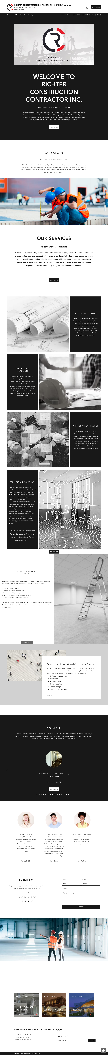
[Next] (101, 771)
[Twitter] (98, 15)
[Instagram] (95, 15)
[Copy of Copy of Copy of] (66, 794)
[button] (54, 789)
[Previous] (7, 771)
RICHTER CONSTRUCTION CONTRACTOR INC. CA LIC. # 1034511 (42, 5)
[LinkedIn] (93, 15)
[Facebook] (100, 15)
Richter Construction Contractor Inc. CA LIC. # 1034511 (38, 1029)
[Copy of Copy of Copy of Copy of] (68, 794)
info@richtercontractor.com (64, 14)
